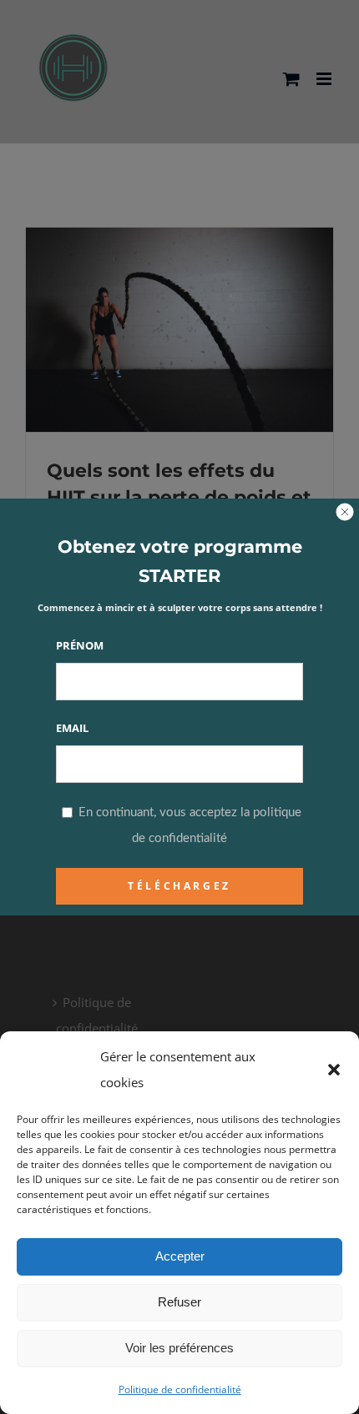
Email (72, 727)
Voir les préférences (179, 1348)
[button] (334, 1069)
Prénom (80, 645)
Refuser (179, 1302)
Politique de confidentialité (180, 1389)
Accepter (180, 1256)
